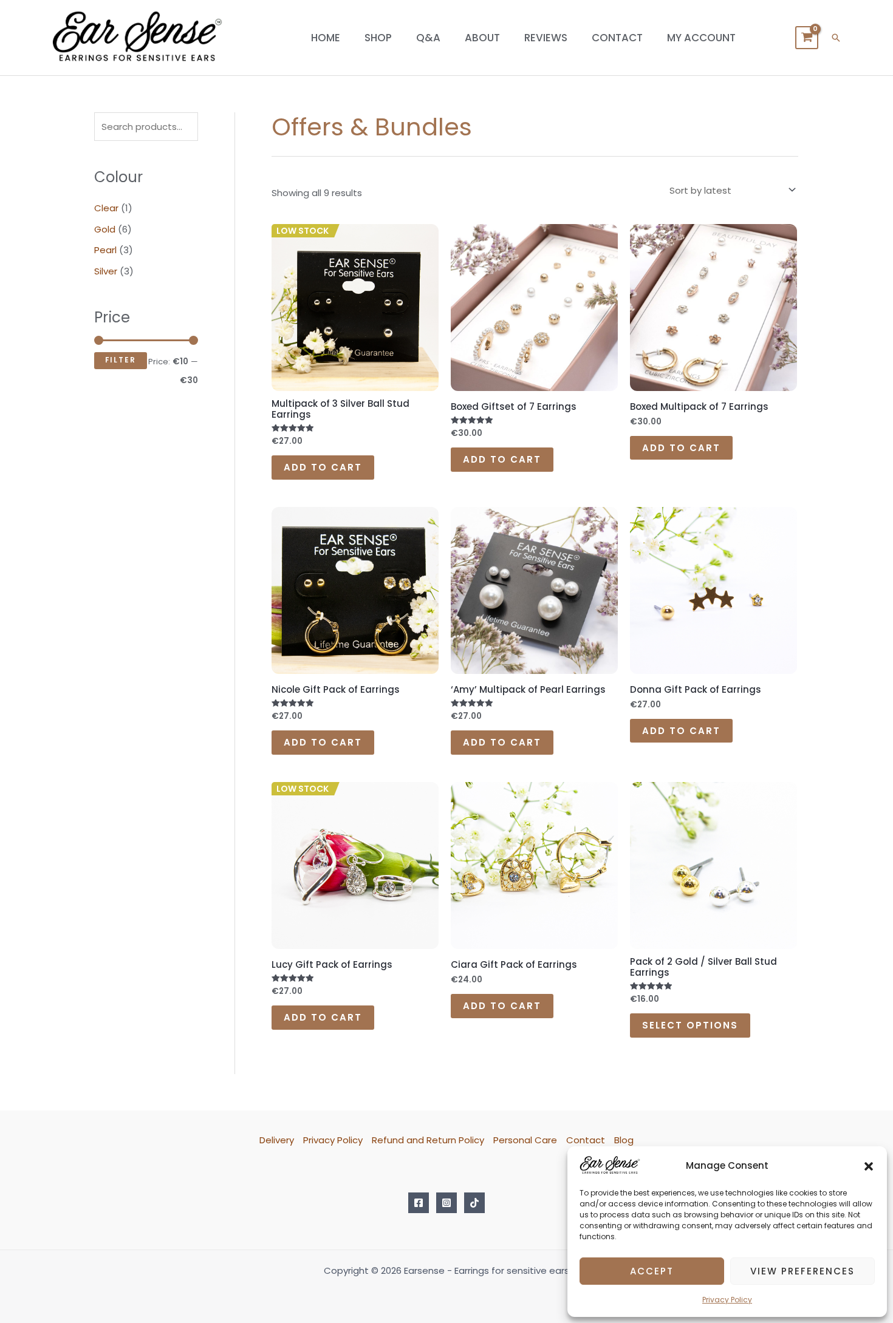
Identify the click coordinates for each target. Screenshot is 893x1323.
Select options (690, 1025)
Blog (624, 1140)
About (482, 37)
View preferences (802, 1271)
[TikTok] (474, 1202)
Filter (120, 360)
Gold (104, 229)
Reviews (545, 37)
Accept (652, 1271)
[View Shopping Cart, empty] (806, 37)
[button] (869, 1166)
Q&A (428, 37)
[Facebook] (418, 1202)
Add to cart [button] (323, 467)
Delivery (276, 1140)
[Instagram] (446, 1202)
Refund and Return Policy (428, 1140)
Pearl (105, 249)
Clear (106, 208)
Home (325, 37)
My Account (701, 37)
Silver (105, 271)
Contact (617, 37)
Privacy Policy (727, 1299)
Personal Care (525, 1140)
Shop (378, 37)
